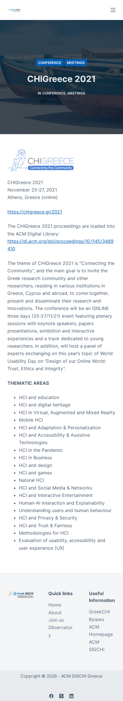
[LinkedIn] (71, 696)
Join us (56, 620)
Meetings (76, 63)
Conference (49, 63)
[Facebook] (51, 696)
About (54, 612)
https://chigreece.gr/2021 (34, 212)
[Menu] (113, 10)
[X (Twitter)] (61, 696)
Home (54, 605)
